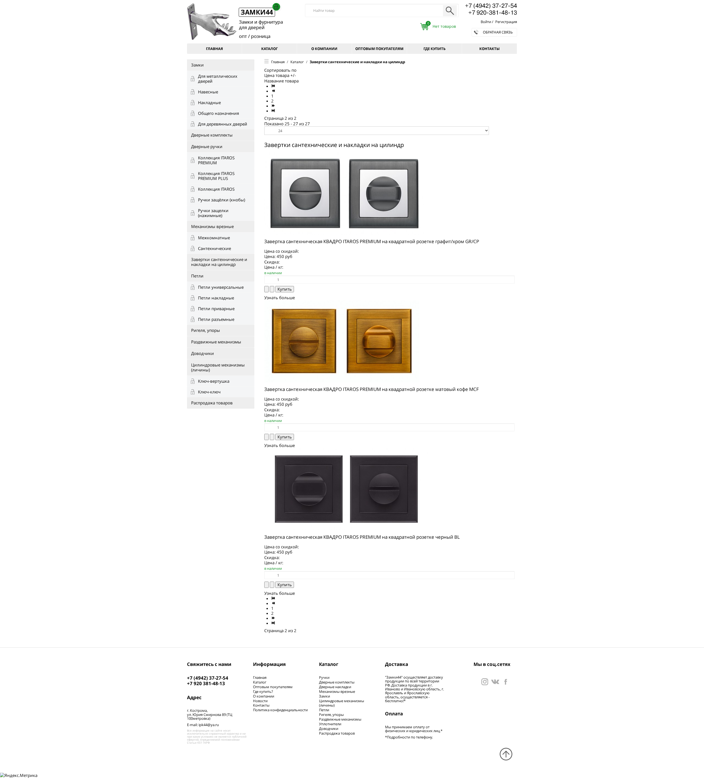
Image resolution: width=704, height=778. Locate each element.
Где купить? (263, 691)
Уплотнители (330, 723)
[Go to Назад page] (273, 91)
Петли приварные (216, 308)
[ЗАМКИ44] (495, 681)
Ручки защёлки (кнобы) (221, 199)
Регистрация (506, 21)
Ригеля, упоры (205, 330)
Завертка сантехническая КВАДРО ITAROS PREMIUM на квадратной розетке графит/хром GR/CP (371, 241)
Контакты (489, 48)
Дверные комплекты (212, 135)
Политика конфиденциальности (280, 709)
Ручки (324, 677)
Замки (197, 65)
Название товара (281, 81)
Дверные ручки (206, 146)
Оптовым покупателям (379, 48)
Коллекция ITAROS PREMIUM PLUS (216, 176)
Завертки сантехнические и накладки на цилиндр (219, 262)
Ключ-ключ (209, 391)
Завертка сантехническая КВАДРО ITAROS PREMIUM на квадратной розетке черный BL (362, 537)
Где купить (435, 48)
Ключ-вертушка (213, 381)
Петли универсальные (221, 287)
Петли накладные (216, 298)
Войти (486, 21)
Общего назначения (218, 113)
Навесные (208, 92)
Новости (260, 700)
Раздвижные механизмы (216, 341)
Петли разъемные (216, 319)
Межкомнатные (214, 237)
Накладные (209, 102)
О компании (324, 48)
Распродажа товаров (212, 402)
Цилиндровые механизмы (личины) (218, 367)
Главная (214, 48)
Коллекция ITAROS (216, 189)
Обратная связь (498, 32)
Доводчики (202, 353)
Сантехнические (214, 248)
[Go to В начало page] (273, 86)
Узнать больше (279, 297)
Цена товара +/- (280, 75)
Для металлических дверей (217, 78)
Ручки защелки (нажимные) (213, 213)
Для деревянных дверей (222, 124)
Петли (197, 276)
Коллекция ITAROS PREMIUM (216, 160)
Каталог (269, 48)
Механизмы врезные (212, 226)
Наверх (506, 754)
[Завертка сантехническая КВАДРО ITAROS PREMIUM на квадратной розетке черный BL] (346, 488)
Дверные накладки (335, 686)
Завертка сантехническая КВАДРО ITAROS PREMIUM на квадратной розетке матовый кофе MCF (371, 389)
